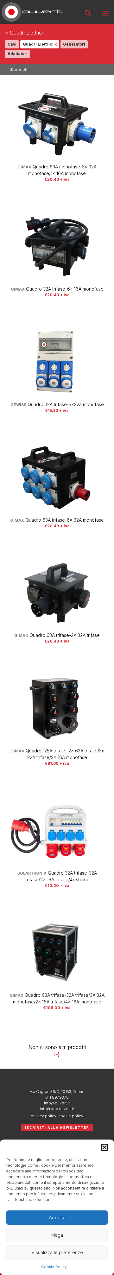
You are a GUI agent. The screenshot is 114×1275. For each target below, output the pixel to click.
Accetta (57, 1218)
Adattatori (18, 53)
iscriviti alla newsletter (57, 1127)
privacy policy (43, 1116)
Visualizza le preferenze (57, 1252)
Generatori (74, 44)
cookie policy (70, 1116)
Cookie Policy (54, 1267)
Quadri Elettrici (40, 44)
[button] (104, 1147)
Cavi (12, 44)
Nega (57, 1235)
